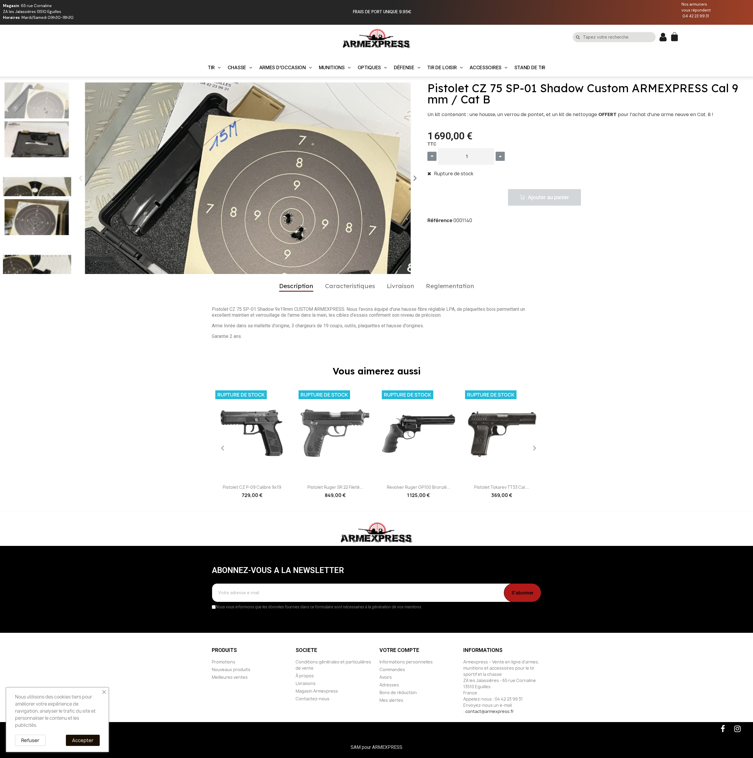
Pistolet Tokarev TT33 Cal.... (501, 487)
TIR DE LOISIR (442, 67)
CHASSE (237, 67)
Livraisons (306, 683)
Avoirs (385, 677)
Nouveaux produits (231, 669)
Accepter (83, 740)
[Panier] (675, 37)
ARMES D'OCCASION (282, 67)
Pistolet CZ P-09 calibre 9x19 (252, 487)
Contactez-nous (312, 698)
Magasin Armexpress (317, 691)
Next (532, 448)
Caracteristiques (350, 286)
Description (296, 286)
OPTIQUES (369, 67)
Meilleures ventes (230, 677)
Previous (221, 448)
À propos (305, 675)
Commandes (392, 669)
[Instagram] (737, 729)
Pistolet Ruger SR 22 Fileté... (335, 487)
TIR (211, 67)
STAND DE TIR (529, 67)
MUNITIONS (332, 67)
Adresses (389, 685)
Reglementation (450, 286)
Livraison (400, 286)
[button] (80, 178)
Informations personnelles (406, 662)
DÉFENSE (404, 67)
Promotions (223, 662)
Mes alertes (391, 700)
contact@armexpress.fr (489, 711)
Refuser (30, 740)
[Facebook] (723, 729)
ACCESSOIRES (485, 67)
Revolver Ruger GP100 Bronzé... (418, 487)
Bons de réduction (398, 692)
